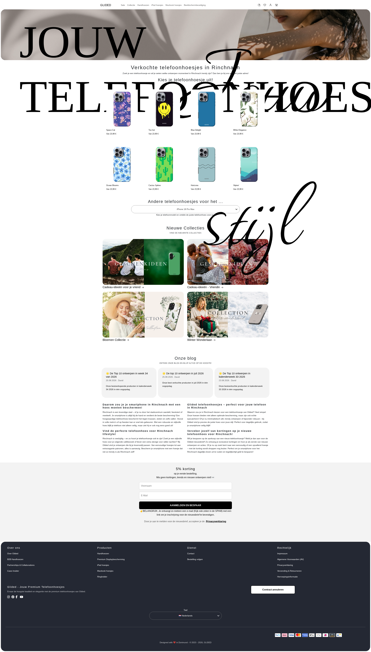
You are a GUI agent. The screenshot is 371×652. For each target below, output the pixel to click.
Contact (190, 553)
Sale (123, 5)
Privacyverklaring (216, 521)
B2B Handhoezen (15, 559)
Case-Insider (13, 571)
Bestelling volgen (195, 559)
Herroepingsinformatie (287, 577)
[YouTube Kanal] (21, 597)
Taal (185, 610)
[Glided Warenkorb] (276, 6)
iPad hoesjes (157, 5)
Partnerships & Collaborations (20, 565)
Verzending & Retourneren (289, 571)
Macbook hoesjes (174, 5)
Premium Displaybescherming (111, 559)
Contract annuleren (273, 589)
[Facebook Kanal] (17, 597)
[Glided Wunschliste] (259, 6)
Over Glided (12, 553)
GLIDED (105, 5)
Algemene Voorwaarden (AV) (290, 559)
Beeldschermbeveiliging (195, 5)
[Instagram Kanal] (9, 597)
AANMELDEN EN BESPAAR (185, 505)
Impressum (282, 553)
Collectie (131, 5)
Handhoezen (143, 5)
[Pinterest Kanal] (13, 597)
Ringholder (102, 577)
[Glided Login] (271, 6)
